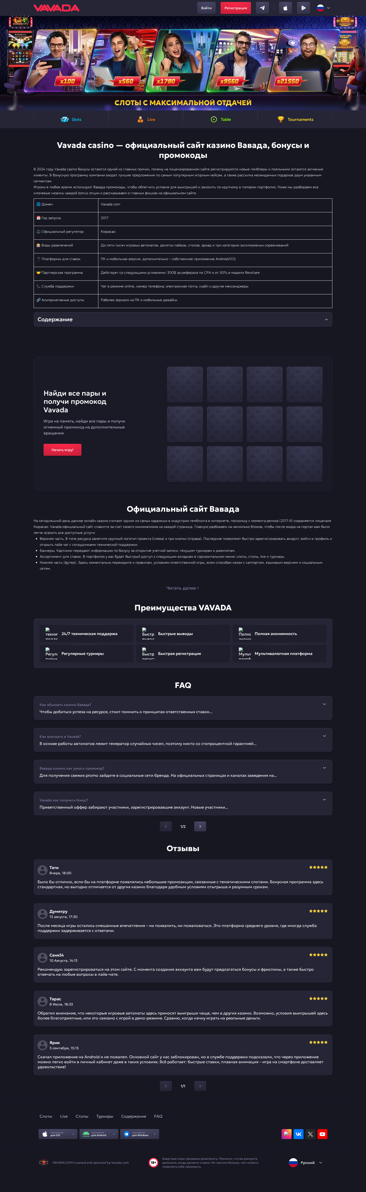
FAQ (158, 1116)
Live (64, 1116)
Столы (82, 1116)
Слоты (46, 1116)
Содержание (133, 1116)
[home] (56, 7)
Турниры (104, 1116)
